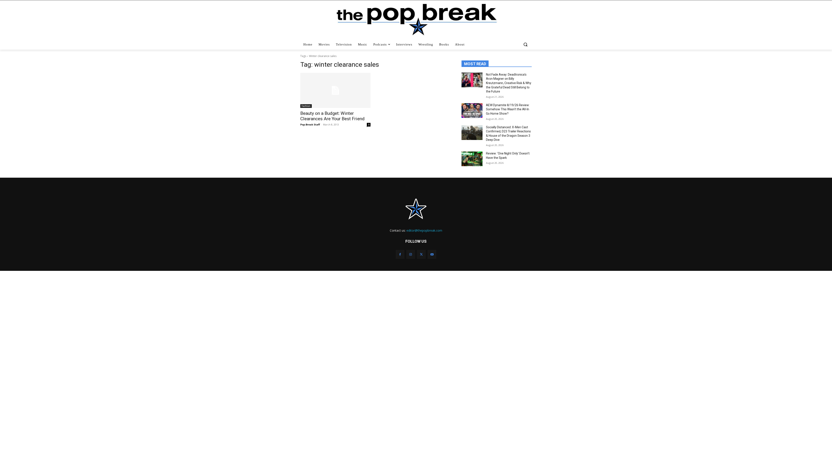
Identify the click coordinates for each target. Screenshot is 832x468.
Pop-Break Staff (310, 124)
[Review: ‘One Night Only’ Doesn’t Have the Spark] (472, 158)
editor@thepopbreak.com (424, 230)
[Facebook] (400, 254)
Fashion (306, 105)
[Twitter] (421, 254)
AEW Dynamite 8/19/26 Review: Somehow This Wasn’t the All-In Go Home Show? (508, 109)
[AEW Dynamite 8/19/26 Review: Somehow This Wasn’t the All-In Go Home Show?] (472, 110)
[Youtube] (432, 254)
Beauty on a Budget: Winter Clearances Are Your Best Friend (332, 116)
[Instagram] (410, 254)
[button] (526, 44)
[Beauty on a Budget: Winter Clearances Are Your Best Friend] (335, 90)
